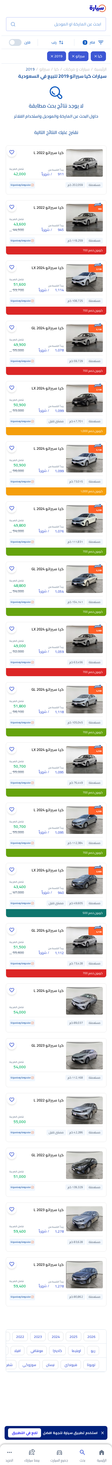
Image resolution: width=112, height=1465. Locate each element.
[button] (56, 42)
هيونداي (70, 1364)
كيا (100, 56)
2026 (91, 1336)
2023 (38, 1336)
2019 (58, 56)
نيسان (50, 1364)
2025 (73, 1336)
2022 (20, 1336)
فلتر (89, 42)
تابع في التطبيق (25, 1432)
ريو (93, 1350)
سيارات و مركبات (76, 69)
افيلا (17, 1350)
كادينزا (57, 1350)
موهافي (36, 1350)
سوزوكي (29, 1364)
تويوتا (91, 1364)
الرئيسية (100, 69)
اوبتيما (76, 1350)
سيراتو (80, 56)
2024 (56, 1336)
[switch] (15, 42)
